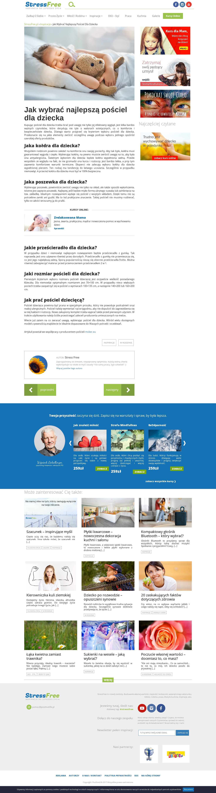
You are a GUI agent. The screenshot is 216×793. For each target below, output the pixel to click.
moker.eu (90, 331)
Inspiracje (95, 16)
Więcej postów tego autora (69, 368)
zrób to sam (43, 674)
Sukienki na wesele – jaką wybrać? (104, 656)
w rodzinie (126, 342)
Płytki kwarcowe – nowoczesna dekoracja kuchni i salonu (102, 535)
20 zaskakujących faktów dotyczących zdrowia (161, 597)
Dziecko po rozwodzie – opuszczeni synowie (103, 597)
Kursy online (173, 16)
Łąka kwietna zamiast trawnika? (43, 656)
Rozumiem (188, 789)
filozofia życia (33, 548)
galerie (156, 16)
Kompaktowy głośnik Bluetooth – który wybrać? (162, 533)
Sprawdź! (59, 228)
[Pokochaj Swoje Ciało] (165, 104)
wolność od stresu (162, 674)
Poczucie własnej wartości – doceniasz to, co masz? (163, 656)
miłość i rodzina (76, 16)
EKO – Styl (113, 16)
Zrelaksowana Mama (70, 217)
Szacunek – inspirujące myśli (49, 531)
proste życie (55, 16)
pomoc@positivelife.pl (43, 706)
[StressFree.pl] (43, 5)
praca (128, 16)
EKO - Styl (31, 674)
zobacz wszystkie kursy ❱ (160, 481)
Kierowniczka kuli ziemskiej (48, 595)
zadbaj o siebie (35, 16)
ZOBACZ (102, 468)
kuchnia (141, 16)
